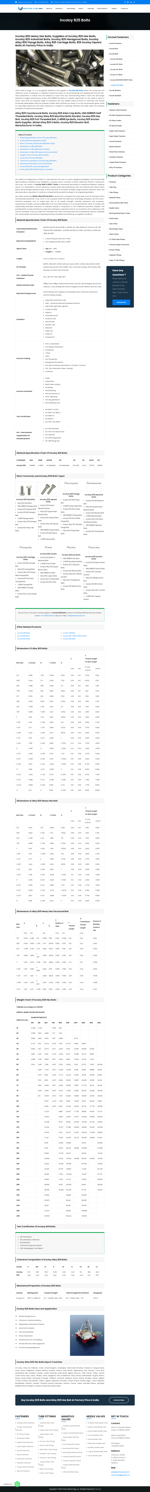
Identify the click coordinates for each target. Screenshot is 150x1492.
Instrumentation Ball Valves (118, 203)
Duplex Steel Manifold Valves (73, 1433)
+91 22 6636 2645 (42, 2)
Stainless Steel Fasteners (118, 110)
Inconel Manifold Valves (71, 1444)
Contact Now (118, 1400)
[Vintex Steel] (29, 8)
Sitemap (98, 1489)
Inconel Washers (115, 90)
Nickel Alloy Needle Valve (96, 1443)
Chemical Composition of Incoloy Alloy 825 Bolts (38, 161)
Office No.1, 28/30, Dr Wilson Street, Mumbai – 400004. (70, 2)
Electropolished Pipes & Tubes (119, 213)
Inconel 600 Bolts (23, 633)
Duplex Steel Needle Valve (97, 1427)
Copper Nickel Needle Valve (97, 1452)
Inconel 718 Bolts (69, 633)
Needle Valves (114, 208)
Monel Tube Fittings (47, 1445)
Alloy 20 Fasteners (115, 167)
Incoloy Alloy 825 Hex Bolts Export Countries (36, 169)
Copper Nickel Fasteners (117, 162)
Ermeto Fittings (114, 250)
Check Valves (114, 234)
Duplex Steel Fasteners (117, 131)
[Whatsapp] (17, 1484)
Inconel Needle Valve (95, 1435)
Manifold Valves (114, 198)
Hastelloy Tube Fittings (48, 1454)
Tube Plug (112, 187)
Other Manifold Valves (71, 1472)
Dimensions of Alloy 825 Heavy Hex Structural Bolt (38, 152)
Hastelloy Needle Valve (96, 1447)
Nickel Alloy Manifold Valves (72, 1452)
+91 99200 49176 (117, 1446)
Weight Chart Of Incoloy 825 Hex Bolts (34, 155)
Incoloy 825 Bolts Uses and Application (34, 166)
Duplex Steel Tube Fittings (49, 1430)
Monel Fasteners (115, 147)
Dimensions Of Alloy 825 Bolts (31, 146)
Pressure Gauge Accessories (119, 245)
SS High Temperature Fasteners (120, 115)
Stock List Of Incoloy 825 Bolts (31, 158)
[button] (72, 1335)
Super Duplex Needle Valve (97, 1431)
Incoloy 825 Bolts (76, 90)
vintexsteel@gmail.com (120, 1475)
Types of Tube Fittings (116, 260)
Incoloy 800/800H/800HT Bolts (121, 80)
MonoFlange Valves (116, 229)
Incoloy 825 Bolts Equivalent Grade (33, 140)
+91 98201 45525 (123, 1430)
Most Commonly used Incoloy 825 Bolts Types (37, 143)
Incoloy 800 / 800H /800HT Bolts (75, 636)
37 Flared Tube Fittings (117, 239)
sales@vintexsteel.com (25, 2)
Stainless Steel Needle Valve (98, 1423)
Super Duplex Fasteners (117, 136)
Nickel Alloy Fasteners (117, 152)
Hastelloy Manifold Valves (72, 1457)
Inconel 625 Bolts (23, 639)
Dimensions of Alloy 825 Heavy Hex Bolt (34, 149)
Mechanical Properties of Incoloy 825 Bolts (36, 163)
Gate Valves (113, 224)
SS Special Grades (115, 126)
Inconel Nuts (113, 49)
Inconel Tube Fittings (47, 1441)
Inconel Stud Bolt (115, 96)
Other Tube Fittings (47, 1473)
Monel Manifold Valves (71, 1448)
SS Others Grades (115, 120)
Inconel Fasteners (115, 43)
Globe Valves (113, 218)
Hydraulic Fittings (115, 255)
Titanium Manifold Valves (72, 1461)
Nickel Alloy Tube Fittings (48, 1449)
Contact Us (121, 302)
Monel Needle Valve (95, 1439)
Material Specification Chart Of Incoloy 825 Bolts (38, 138)
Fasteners (112, 182)
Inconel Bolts (113, 54)
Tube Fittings (113, 192)
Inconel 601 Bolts (23, 636)
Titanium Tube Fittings (48, 1458)
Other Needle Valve (95, 1456)
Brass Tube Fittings (46, 1469)
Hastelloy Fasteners (116, 157)
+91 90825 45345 (123, 1438)
